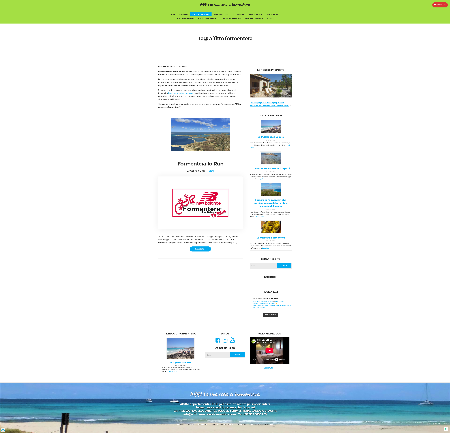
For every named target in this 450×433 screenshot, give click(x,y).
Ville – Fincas (238, 14)
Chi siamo (183, 14)
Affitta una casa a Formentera (225, 4)
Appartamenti (255, 14)
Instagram (255, 425)
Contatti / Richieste (254, 18)
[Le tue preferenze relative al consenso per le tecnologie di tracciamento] (446, 429)
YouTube (268, 425)
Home (173, 14)
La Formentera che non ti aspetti (270, 168)
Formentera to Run (200, 163)
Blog (211, 170)
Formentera (272, 14)
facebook (241, 425)
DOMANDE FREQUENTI (185, 18)
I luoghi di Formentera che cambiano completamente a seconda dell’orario (271, 203)
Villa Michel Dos (221, 14)
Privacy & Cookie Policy (222, 425)
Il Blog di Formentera (231, 18)
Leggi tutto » (200, 249)
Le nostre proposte (201, 14)
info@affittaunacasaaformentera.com (209, 414)
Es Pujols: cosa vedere (271, 137)
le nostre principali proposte (180, 93)
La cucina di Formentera (270, 237)
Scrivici (270, 18)
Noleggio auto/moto (207, 18)
